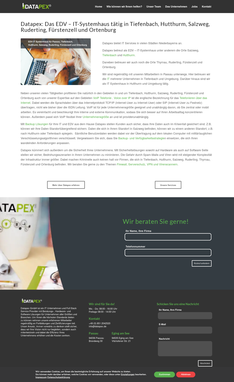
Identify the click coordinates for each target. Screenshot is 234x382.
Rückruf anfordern (201, 263)
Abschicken (205, 363)
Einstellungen (128, 374)
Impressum (41, 377)
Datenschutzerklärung (58, 377)
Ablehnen (186, 374)
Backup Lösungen (36, 124)
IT (108, 79)
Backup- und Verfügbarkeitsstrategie (141, 138)
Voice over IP (122, 98)
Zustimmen (164, 374)
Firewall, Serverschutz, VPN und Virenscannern (147, 164)
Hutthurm (129, 55)
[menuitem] (98, 6)
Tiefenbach (109, 55)
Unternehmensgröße (96, 117)
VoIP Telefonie (102, 98)
